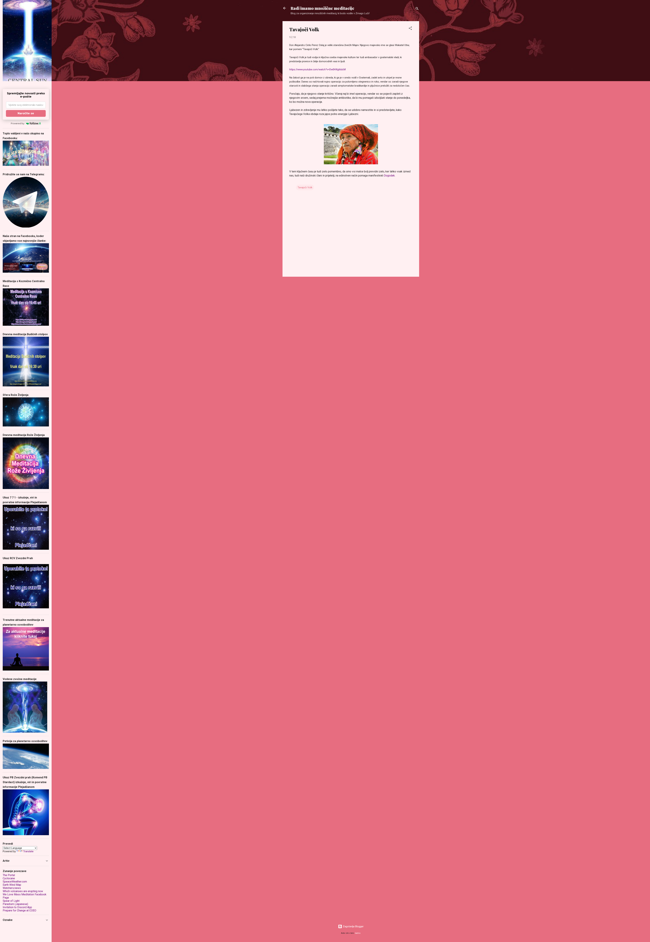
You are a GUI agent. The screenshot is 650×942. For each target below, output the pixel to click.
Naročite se (26, 113)
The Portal (9, 875)
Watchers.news (12, 888)
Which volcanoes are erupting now (23, 891)
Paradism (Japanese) (15, 904)
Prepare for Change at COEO (19, 910)
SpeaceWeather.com (15, 881)
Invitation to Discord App (17, 907)
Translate (28, 851)
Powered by (17, 123)
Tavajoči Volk (305, 187)
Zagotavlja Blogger (353, 926)
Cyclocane (9, 878)
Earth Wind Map (12, 884)
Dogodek (389, 175)
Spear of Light (11, 900)
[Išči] (417, 9)
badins (358, 933)
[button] (410, 28)
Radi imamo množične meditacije (322, 8)
